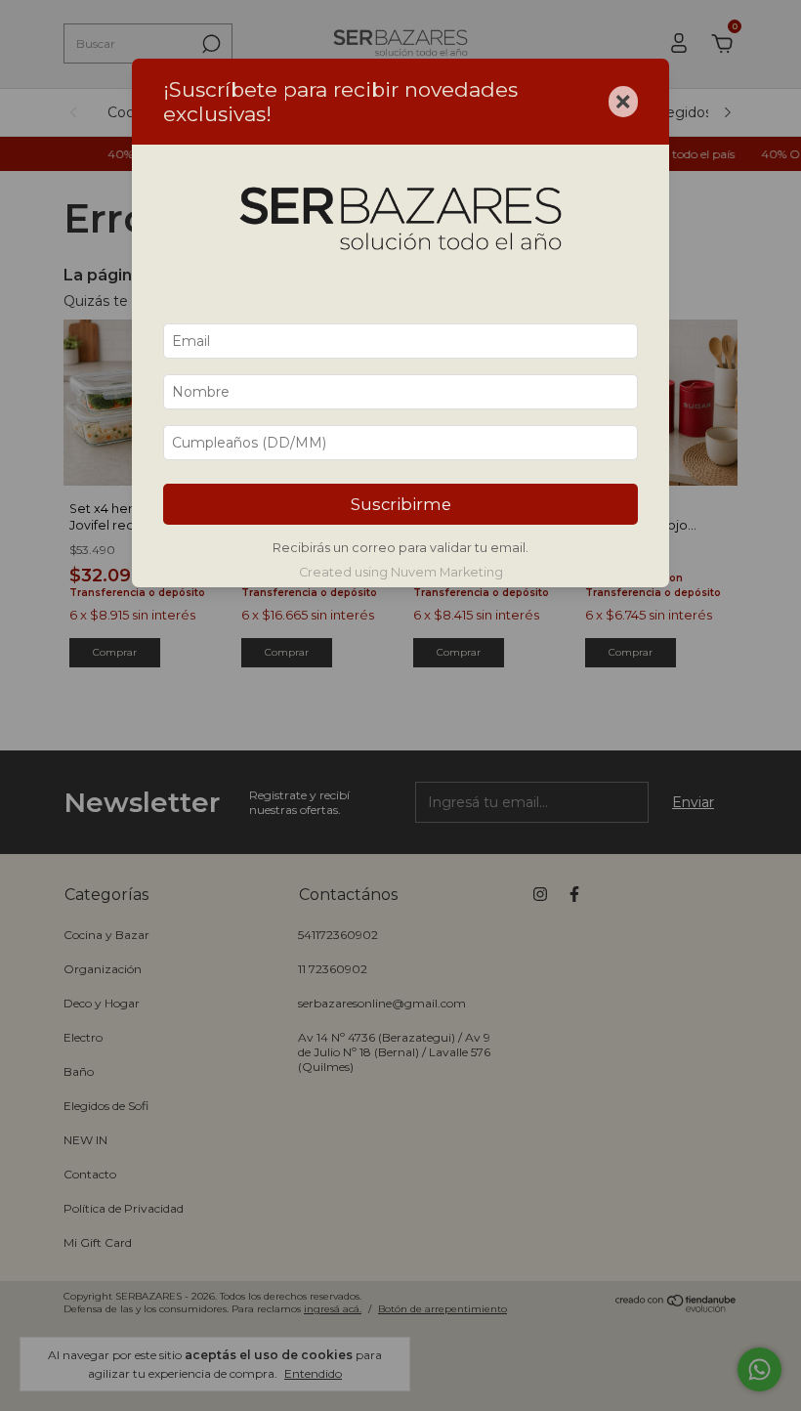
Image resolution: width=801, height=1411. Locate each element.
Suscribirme (401, 504)
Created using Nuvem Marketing (401, 572)
